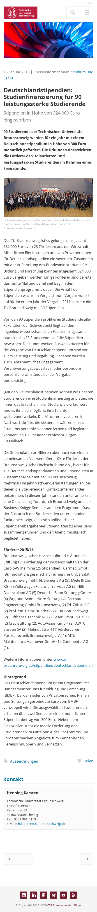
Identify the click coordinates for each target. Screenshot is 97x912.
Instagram (23, 895)
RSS (73, 895)
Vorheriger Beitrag (18, 859)
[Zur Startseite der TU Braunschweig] (20, 12)
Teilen (88, 761)
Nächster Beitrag (86, 859)
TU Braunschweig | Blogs (64, 905)
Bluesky (53, 895)
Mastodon (43, 895)
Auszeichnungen (24, 761)
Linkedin (33, 895)
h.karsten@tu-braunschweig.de (42, 824)
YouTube (63, 895)
